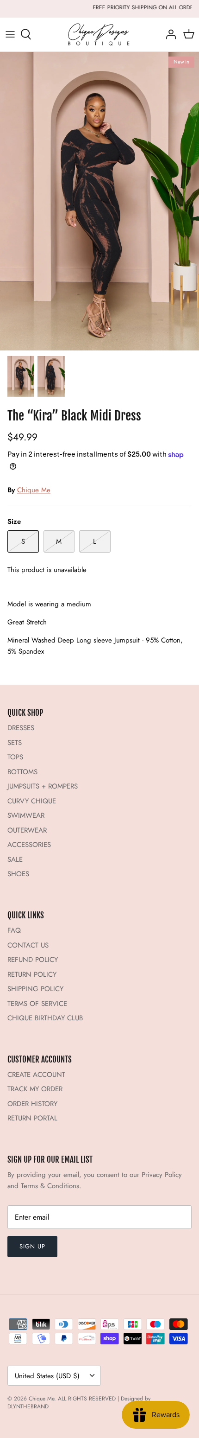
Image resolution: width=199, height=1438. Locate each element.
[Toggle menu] (10, 34)
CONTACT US (28, 945)
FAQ (14, 930)
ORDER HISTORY (32, 1104)
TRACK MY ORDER (34, 1089)
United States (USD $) (47, 1376)
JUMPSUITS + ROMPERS (42, 786)
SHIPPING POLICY (35, 989)
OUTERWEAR (27, 830)
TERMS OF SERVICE (37, 1004)
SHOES (18, 874)
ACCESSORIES (29, 845)
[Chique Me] (99, 34)
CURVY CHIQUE (31, 801)
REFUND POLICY (32, 959)
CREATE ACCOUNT (36, 1074)
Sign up (32, 1246)
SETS (14, 743)
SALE (15, 859)
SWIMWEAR (25, 815)
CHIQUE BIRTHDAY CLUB (45, 1018)
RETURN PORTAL (32, 1118)
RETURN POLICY (31, 974)
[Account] (168, 34)
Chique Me (33, 490)
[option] (99, 201)
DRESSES (20, 728)
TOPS (15, 757)
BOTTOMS (22, 772)
